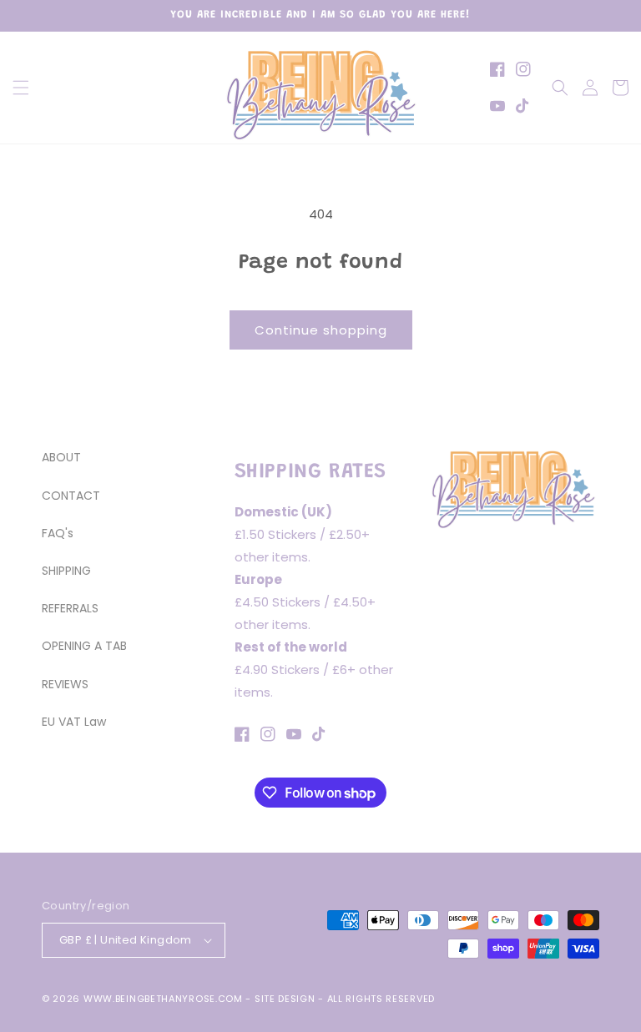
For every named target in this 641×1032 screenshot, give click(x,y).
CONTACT (71, 495)
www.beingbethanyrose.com (163, 998)
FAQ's (57, 533)
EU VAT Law (74, 721)
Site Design (285, 998)
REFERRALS (70, 608)
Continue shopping (321, 330)
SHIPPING (66, 570)
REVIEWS (65, 684)
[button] (21, 87)
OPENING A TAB (84, 645)
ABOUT (61, 457)
